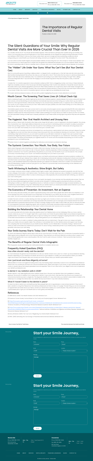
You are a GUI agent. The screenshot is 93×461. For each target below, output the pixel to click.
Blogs (59, 9)
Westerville (11, 438)
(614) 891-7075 (15, 440)
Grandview (55, 438)
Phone (62, 342)
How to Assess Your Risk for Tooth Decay (18, 324)
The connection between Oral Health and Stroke (72, 324)
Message (35, 354)
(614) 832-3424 (59, 440)
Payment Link (66, 9)
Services (35, 9)
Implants (27, 9)
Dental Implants (40, 453)
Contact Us (76, 9)
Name (34, 342)
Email (34, 348)
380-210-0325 (57, 442)
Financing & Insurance (47, 9)
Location (63, 348)
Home (14, 9)
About (20, 9)
